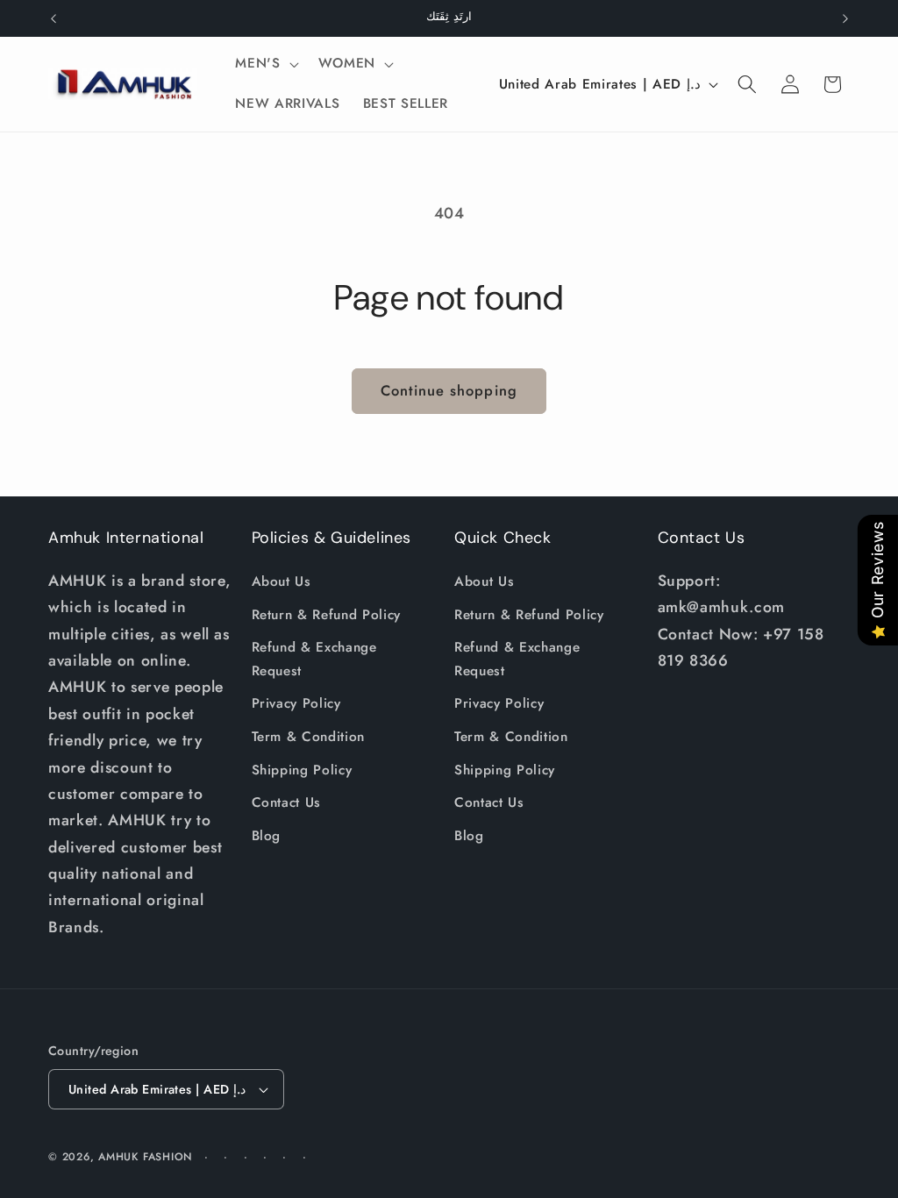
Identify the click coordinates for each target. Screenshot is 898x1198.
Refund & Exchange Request (314, 659)
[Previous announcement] (53, 18)
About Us (281, 581)
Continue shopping (449, 390)
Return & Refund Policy (327, 614)
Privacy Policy (296, 703)
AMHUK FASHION (147, 1157)
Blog (267, 835)
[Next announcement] (845, 18)
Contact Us (287, 802)
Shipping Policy (302, 770)
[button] (265, 64)
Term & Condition (309, 736)
